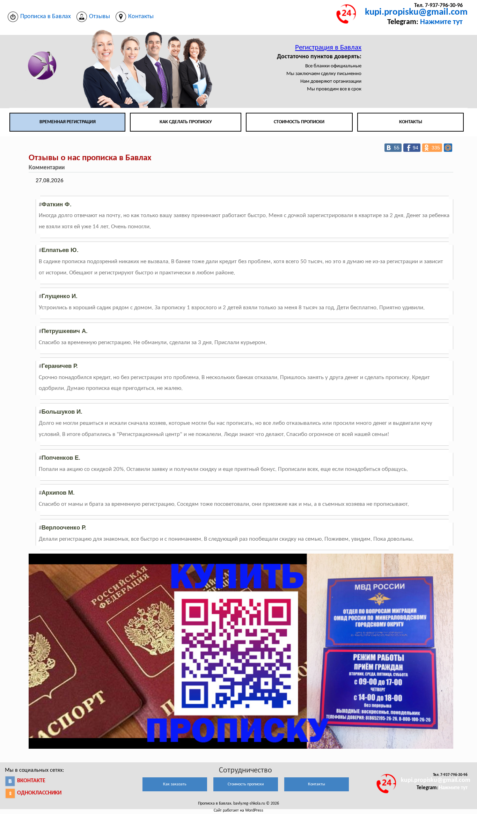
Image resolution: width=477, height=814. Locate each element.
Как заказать (174, 784)
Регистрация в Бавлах (328, 47)
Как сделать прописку (186, 122)
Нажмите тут (441, 22)
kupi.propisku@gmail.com (416, 12)
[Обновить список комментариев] (70, 167)
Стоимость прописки (299, 122)
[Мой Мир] (448, 147)
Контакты (410, 122)
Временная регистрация (67, 122)
